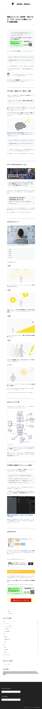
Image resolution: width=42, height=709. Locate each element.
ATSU (4, 671)
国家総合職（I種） (21, 639)
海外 (20, 621)
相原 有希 (18, 51)
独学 (9, 611)
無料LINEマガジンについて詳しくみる (21, 600)
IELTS (6, 671)
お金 (20, 644)
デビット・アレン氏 (26, 182)
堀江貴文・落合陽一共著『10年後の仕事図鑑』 (15, 132)
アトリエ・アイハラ (31, 707)
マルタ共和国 (21, 628)
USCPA (18, 671)
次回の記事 (15, 492)
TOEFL (9, 671)
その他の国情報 (21, 631)
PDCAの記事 (9, 455)
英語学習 (21, 636)
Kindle (23, 544)
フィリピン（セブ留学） (21, 626)
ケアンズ (31, 671)
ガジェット (28, 671)
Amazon (18, 544)
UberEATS (14, 671)
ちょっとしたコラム (20, 654)
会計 (21, 641)
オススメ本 (10, 613)
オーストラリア (21, 623)
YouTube (20, 671)
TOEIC (11, 671)
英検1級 (4, 674)
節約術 (21, 652)
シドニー (35, 671)
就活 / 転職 (21, 649)
